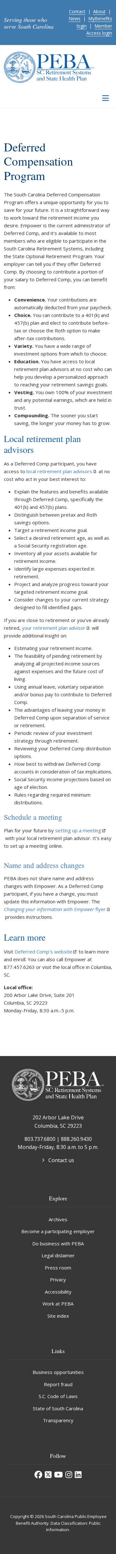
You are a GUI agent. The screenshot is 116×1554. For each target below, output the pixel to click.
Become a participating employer (58, 1231)
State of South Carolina (58, 1408)
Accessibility (58, 1291)
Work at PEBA (58, 1303)
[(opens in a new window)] (38, 1474)
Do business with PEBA (58, 1243)
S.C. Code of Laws (58, 1396)
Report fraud (58, 1384)
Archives (58, 1219)
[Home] (49, 66)
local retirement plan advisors (59, 471)
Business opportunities (58, 1372)
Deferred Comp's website (43, 951)
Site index (58, 1316)
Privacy (58, 1279)
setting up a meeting (78, 830)
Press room (58, 1267)
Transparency (58, 1420)
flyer (55, 909)
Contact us (61, 1160)
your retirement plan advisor (53, 628)
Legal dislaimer (58, 1255)
